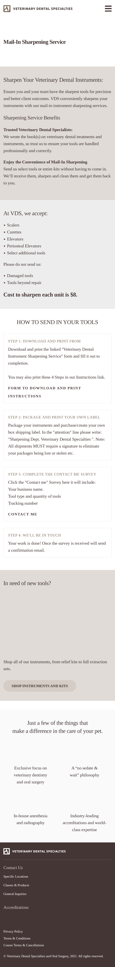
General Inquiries (14, 894)
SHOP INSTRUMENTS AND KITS (40, 686)
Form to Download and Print (44, 388)
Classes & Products (16, 885)
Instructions (24, 396)
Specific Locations (15, 876)
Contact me (22, 514)
